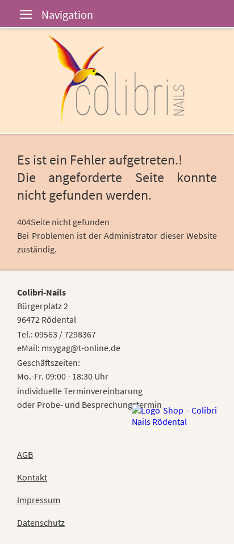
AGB (25, 454)
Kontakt (32, 477)
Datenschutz (41, 522)
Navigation (17, 15)
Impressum (38, 499)
